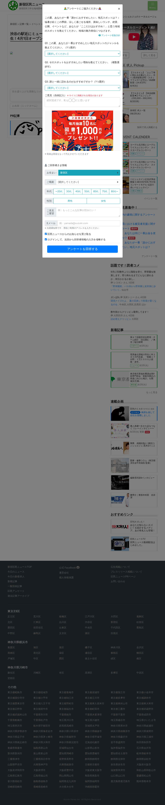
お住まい (51, 172)
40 (78, 191)
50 (86, 191)
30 (68, 191)
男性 (70, 200)
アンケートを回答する (82, 249)
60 (95, 191)
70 (104, 191)
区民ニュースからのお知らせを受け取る (69, 234)
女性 (103, 200)
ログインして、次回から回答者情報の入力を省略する (76, 239)
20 (58, 191)
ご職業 (50, 181)
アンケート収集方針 (110, 35)
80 (114, 191)
